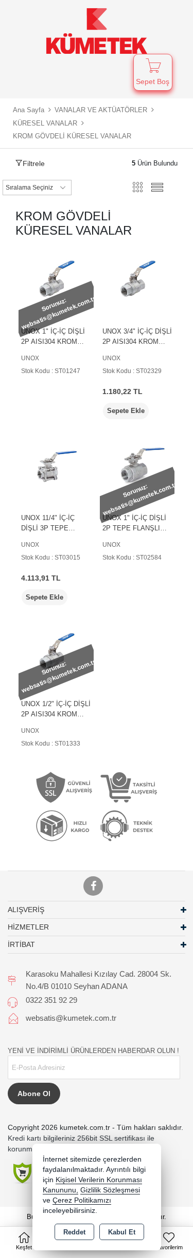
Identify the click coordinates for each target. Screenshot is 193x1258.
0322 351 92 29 (51, 1000)
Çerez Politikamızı (81, 1200)
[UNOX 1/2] (56, 651)
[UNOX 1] (56, 278)
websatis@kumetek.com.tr (71, 1018)
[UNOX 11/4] (56, 465)
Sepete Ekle (126, 411)
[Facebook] (93, 886)
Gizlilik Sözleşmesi (110, 1190)
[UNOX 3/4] (137, 278)
